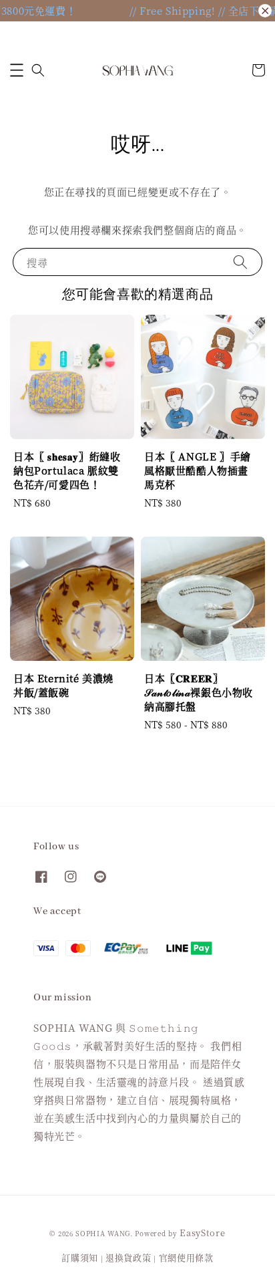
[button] (16, 70)
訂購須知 (79, 1257)
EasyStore (202, 1232)
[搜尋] (240, 262)
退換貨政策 (128, 1257)
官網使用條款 (186, 1257)
